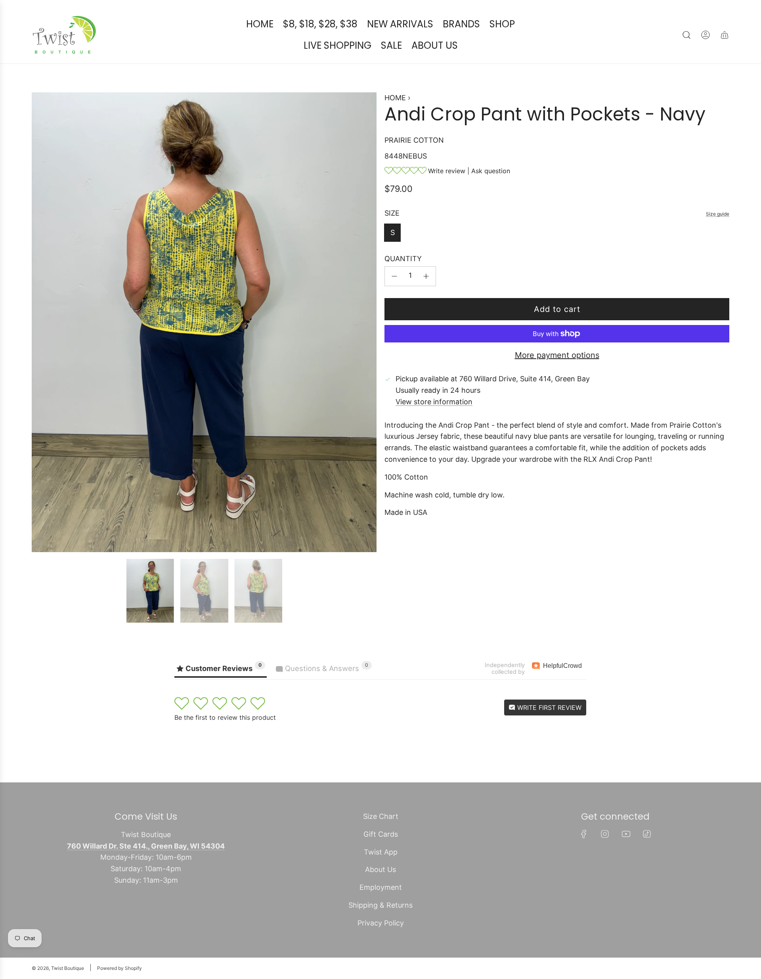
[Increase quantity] (426, 276)
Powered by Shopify (119, 968)
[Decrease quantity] (394, 276)
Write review (446, 171)
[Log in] (705, 34)
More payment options (557, 355)
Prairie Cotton (414, 140)
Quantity (403, 259)
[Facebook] (583, 833)
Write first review (548, 707)
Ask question (490, 171)
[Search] (686, 34)
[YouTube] (625, 833)
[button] (40, 322)
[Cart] (724, 34)
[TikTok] (646, 833)
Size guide (717, 214)
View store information (434, 402)
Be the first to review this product (225, 717)
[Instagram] (604, 833)
